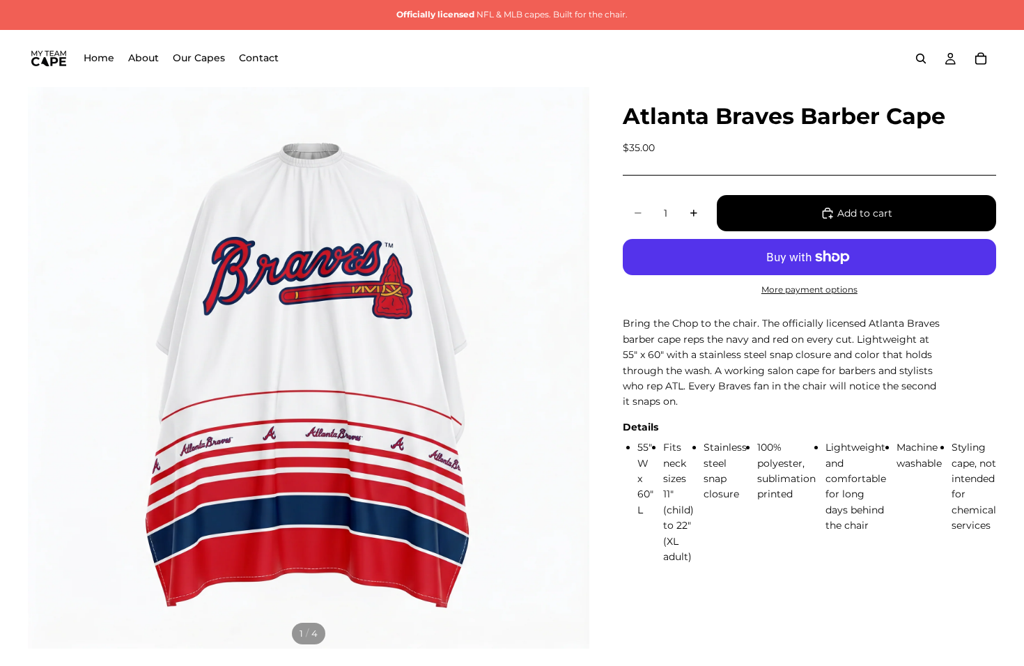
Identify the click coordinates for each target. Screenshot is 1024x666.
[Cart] (980, 58)
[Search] (921, 58)
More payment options (809, 290)
